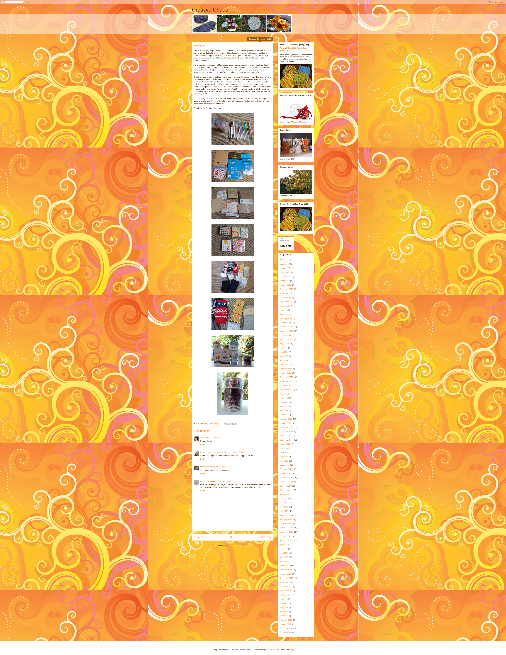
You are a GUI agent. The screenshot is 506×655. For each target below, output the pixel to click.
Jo (201, 438)
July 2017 (284, 348)
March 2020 (285, 264)
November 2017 (286, 331)
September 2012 (287, 591)
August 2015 (285, 444)
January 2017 (285, 373)
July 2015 (284, 448)
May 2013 (284, 557)
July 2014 (284, 498)
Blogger (292, 650)
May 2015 (284, 457)
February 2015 (286, 469)
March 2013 (285, 566)
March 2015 (285, 465)
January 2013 (285, 574)
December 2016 (286, 377)
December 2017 (286, 327)
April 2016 (284, 410)
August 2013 (285, 545)
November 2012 (286, 582)
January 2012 (285, 624)
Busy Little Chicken (208, 481)
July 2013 (284, 549)
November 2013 (286, 532)
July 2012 (284, 599)
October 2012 (285, 586)
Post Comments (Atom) (238, 546)
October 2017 (285, 335)
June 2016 (284, 402)
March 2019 (285, 281)
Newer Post (199, 537)
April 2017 (284, 360)
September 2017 (287, 339)
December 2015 (286, 427)
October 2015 (285, 436)
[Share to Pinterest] (235, 423)
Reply (202, 444)
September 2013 (287, 540)
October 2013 (285, 536)
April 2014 (284, 511)
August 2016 (285, 394)
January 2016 (285, 423)
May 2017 (284, 356)
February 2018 (286, 318)
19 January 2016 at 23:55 (212, 438)
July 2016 (284, 398)
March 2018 (285, 314)
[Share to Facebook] (233, 423)
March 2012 (285, 616)
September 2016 (287, 390)
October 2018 (285, 297)
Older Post (266, 537)
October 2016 (285, 385)
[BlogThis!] (228, 423)
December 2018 (286, 289)
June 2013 (284, 553)
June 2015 (284, 452)
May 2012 (284, 607)
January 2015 (285, 473)
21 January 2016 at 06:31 (226, 481)
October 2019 (285, 277)
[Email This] (225, 423)
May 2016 (284, 406)
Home (233, 537)
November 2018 (286, 293)
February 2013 (286, 570)
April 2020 (284, 260)
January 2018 (285, 323)
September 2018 (287, 302)
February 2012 (286, 620)
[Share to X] (230, 423)
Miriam (203, 467)
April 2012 (284, 611)
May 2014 (284, 507)
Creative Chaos (210, 10)
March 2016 (285, 415)
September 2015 (287, 440)
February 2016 (286, 419)
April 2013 (284, 561)
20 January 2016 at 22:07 (216, 467)
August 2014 (285, 494)
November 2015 (286, 431)
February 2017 (286, 369)
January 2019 (285, 285)
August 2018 (285, 306)
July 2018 (284, 310)
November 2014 (286, 482)
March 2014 (285, 515)
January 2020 (285, 268)
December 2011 (286, 628)
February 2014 (286, 519)
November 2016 (286, 381)
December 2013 (286, 528)
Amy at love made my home (211, 452)
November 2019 (286, 272)
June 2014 (284, 503)
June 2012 (284, 603)
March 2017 (285, 364)
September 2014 (287, 490)
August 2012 (285, 595)
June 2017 (284, 352)
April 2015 (284, 461)
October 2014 (285, 486)
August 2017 (285, 343)
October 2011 (285, 632)
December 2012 (286, 578)
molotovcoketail (273, 650)
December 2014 (286, 478)
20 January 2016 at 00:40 (233, 452)
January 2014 (285, 524)
